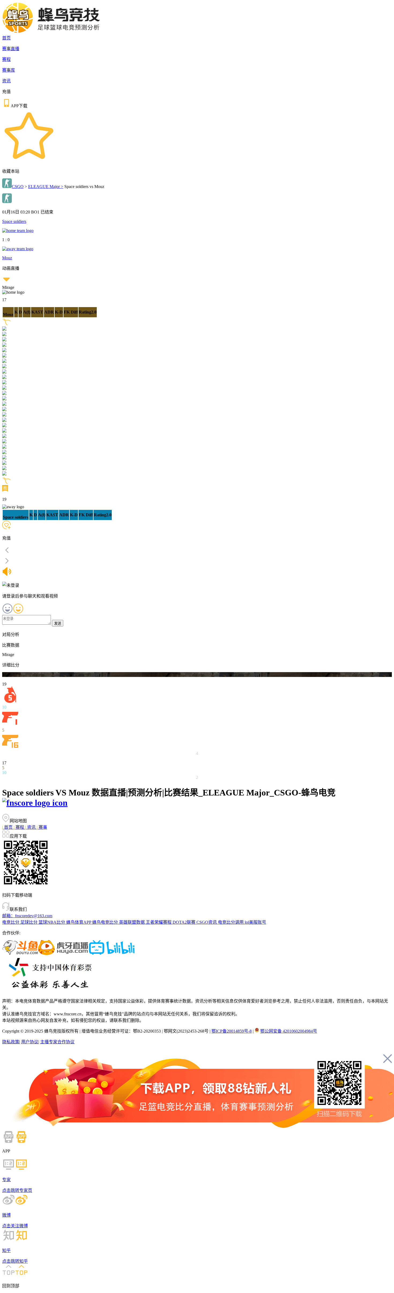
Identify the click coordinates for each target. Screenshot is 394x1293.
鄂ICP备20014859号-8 (231, 1031)
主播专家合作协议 (57, 1042)
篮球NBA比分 (52, 922)
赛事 (42, 827)
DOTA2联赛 (184, 922)
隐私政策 (10, 1042)
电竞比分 (11, 922)
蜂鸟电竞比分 (105, 922)
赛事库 (8, 70)
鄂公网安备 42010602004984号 (288, 1031)
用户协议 (29, 1042)
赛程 (6, 59)
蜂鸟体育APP (79, 922)
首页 (6, 38)
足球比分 (29, 922)
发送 (57, 623)
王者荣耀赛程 (159, 922)
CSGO (18, 186)
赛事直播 (10, 48)
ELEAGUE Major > (45, 186)
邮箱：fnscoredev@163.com (27, 915)
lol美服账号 (255, 922)
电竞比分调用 (231, 922)
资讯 (6, 81)
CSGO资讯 (207, 922)
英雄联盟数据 (132, 922)
